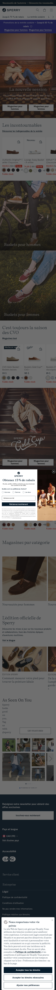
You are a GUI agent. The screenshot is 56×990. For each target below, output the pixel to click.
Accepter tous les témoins (28, 970)
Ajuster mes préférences (28, 985)
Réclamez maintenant (18, 504)
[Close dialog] (53, 471)
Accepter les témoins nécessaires (28, 978)
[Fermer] (52, 920)
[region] (28, 953)
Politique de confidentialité (28, 952)
